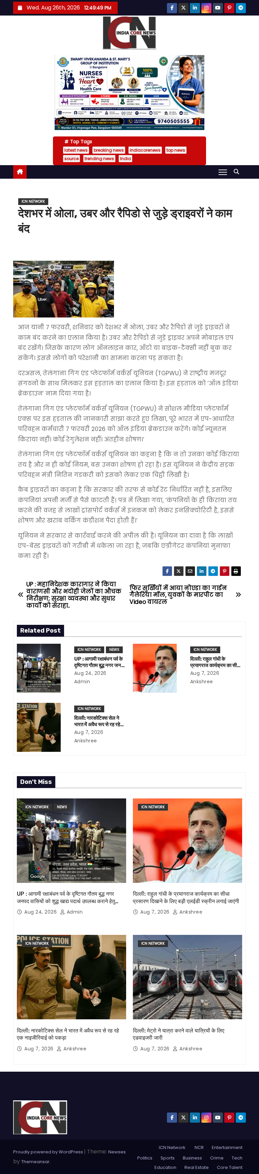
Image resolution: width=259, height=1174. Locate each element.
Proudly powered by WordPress (48, 1152)
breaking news (109, 150)
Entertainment (227, 1147)
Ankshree (190, 912)
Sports (168, 1158)
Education (165, 1167)
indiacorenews (145, 150)
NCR (199, 1147)
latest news (76, 150)
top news (176, 150)
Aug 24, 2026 (90, 673)
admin (74, 912)
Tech (237, 1158)
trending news (99, 158)
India (125, 158)
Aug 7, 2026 (205, 673)
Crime (217, 1158)
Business (192, 1158)
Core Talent (229, 1167)
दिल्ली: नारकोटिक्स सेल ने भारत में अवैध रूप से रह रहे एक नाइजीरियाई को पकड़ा (97, 725)
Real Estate (196, 1167)
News (114, 649)
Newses (117, 1152)
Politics (144, 1158)
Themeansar (35, 1161)
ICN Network (33, 201)
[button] (238, 171)
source (71, 158)
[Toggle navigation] (222, 172)
